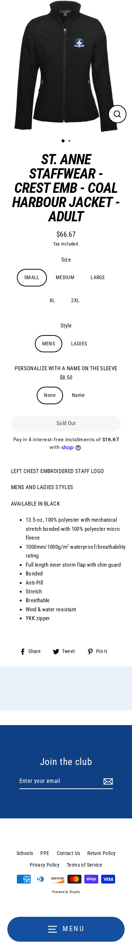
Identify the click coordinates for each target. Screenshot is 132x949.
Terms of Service (84, 865)
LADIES (79, 343)
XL (52, 300)
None (50, 395)
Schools (24, 853)
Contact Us (68, 853)
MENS (48, 343)
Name (78, 395)
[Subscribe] (107, 781)
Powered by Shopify (66, 892)
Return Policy (101, 853)
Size (66, 259)
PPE (44, 853)
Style (66, 325)
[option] (66, 66)
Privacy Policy (44, 865)
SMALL (32, 277)
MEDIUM (65, 277)
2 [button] (70, 141)
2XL (75, 300)
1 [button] (63, 141)
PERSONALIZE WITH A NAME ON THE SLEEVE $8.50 (66, 372)
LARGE (98, 277)
